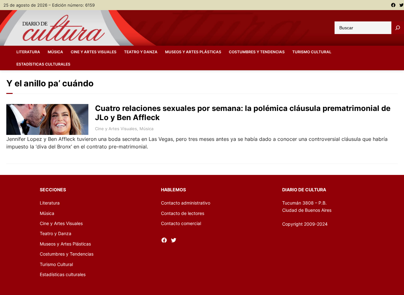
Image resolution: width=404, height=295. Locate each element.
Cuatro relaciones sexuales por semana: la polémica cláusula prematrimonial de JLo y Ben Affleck (242, 113)
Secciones (53, 189)
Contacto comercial (181, 223)
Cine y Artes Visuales (116, 128)
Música (146, 128)
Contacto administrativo (185, 202)
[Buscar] (397, 27)
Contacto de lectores (182, 213)
